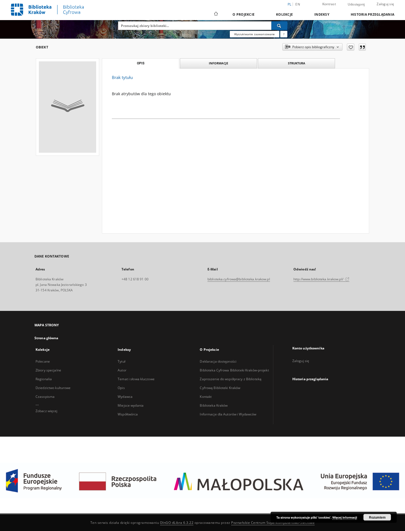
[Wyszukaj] (279, 25)
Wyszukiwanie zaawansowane (254, 34)
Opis (121, 387)
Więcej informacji (344, 517)
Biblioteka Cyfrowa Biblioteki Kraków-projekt (234, 370)
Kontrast (329, 4)
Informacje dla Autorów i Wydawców (228, 414)
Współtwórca (128, 414)
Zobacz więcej (47, 411)
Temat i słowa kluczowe (136, 379)
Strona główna (46, 338)
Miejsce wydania (131, 405)
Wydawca (125, 396)
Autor (122, 370)
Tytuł (121, 361)
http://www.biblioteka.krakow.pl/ (318, 279)
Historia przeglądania (372, 14)
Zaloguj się (385, 4)
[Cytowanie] (362, 47)
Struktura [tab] (296, 63)
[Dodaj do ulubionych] (350, 47)
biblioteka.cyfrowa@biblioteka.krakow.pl (238, 279)
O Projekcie (244, 14)
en (297, 4)
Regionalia (44, 379)
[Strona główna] (215, 14)
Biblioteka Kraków (214, 405)
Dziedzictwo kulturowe (53, 387)
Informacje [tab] (218, 63)
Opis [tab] (140, 63)
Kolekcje (284, 14)
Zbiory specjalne (48, 370)
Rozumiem (377, 517)
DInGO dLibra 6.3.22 (177, 522)
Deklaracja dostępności (218, 361)
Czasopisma (45, 396)
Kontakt (206, 396)
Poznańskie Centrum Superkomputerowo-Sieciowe (273, 522)
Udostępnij (356, 4)
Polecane (43, 361)
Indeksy (321, 14)
